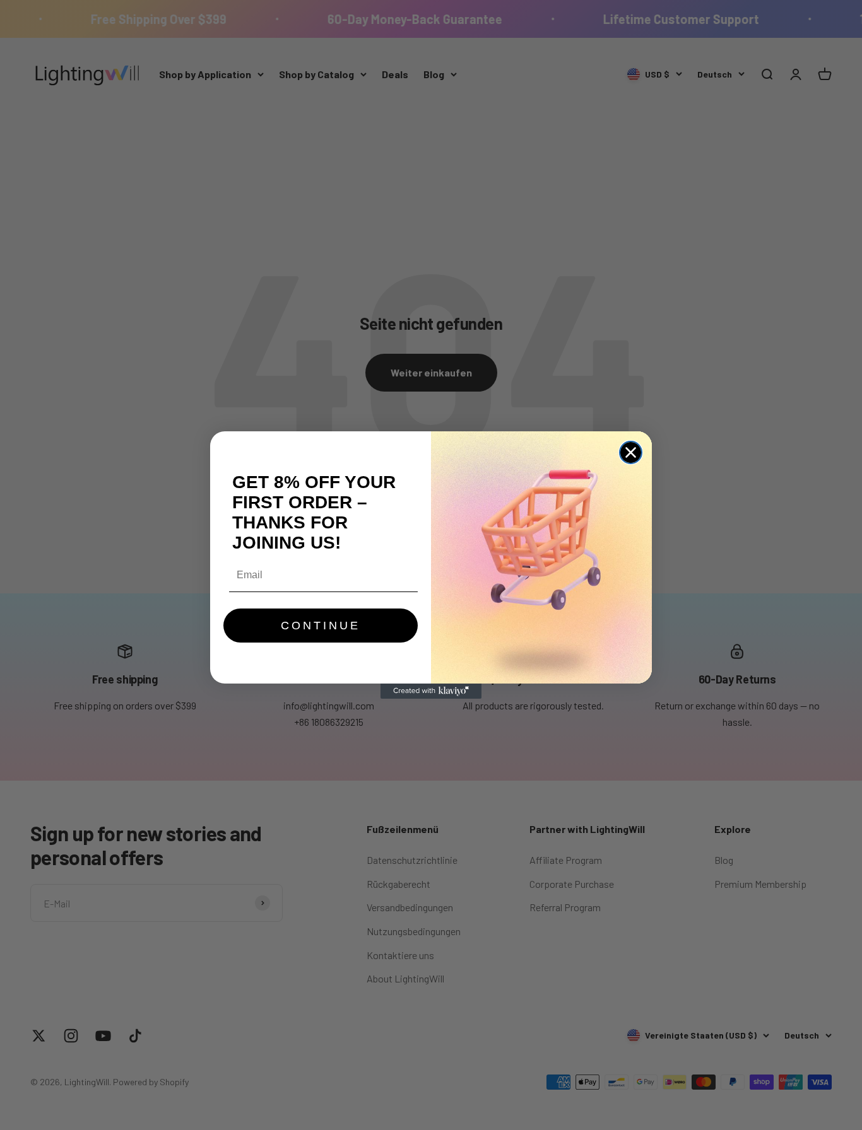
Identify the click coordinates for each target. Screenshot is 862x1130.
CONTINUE (320, 625)
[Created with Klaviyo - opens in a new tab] (431, 691)
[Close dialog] (631, 452)
